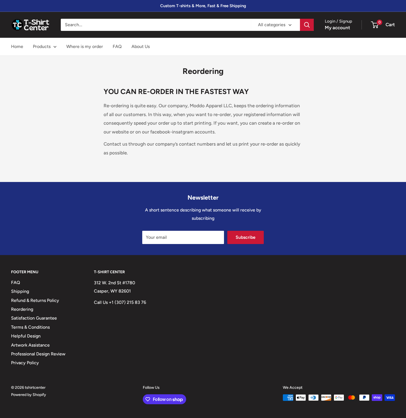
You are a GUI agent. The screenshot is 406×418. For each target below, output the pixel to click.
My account (337, 27)
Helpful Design (26, 336)
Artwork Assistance (30, 345)
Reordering (22, 309)
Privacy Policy (25, 362)
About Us (140, 46)
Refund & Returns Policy (35, 300)
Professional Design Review (38, 354)
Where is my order (84, 46)
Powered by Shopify (28, 394)
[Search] (307, 25)
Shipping (20, 291)
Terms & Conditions (30, 327)
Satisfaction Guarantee (34, 318)
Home (17, 46)
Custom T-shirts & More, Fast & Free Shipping (203, 5)
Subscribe (245, 237)
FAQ (117, 46)
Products (42, 46)
